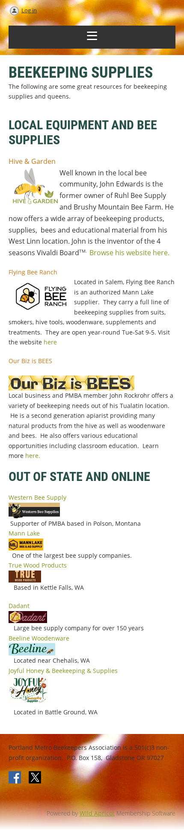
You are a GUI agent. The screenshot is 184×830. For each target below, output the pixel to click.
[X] (35, 778)
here (50, 342)
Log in (29, 10)
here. (32, 455)
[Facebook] (15, 778)
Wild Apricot (97, 813)
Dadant (19, 606)
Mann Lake (24, 533)
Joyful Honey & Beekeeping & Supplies (63, 671)
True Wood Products (38, 565)
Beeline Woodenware (39, 638)
